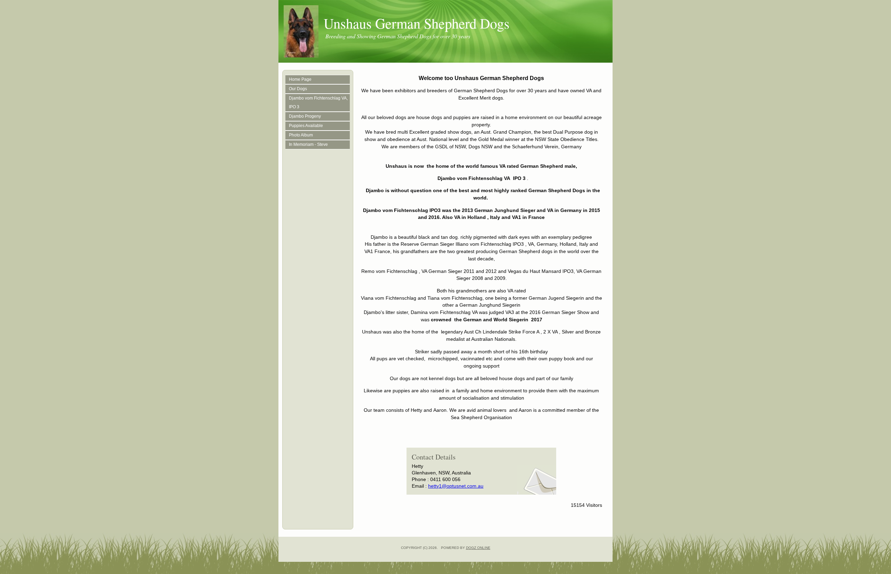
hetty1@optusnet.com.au (455, 486)
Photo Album (301, 135)
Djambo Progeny (305, 116)
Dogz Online (478, 548)
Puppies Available (306, 125)
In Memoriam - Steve (308, 144)
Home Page (300, 79)
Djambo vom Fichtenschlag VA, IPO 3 (318, 102)
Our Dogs (298, 88)
